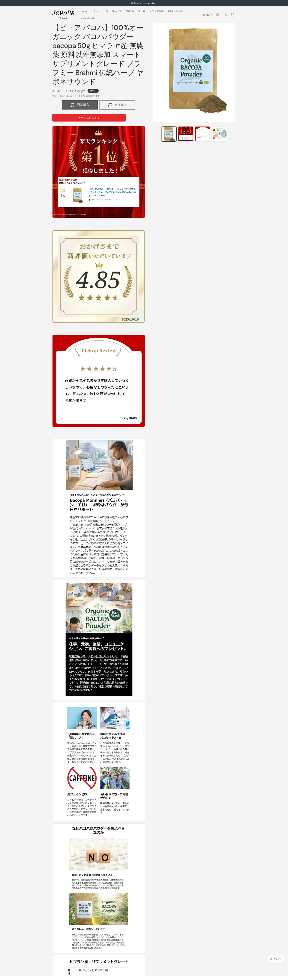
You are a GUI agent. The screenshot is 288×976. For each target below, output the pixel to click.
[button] (218, 14)
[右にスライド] (232, 134)
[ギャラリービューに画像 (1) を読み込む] (168, 134)
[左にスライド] (156, 134)
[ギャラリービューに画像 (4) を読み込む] (219, 134)
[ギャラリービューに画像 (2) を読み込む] (185, 134)
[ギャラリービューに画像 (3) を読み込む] (202, 134)
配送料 (63, 95)
